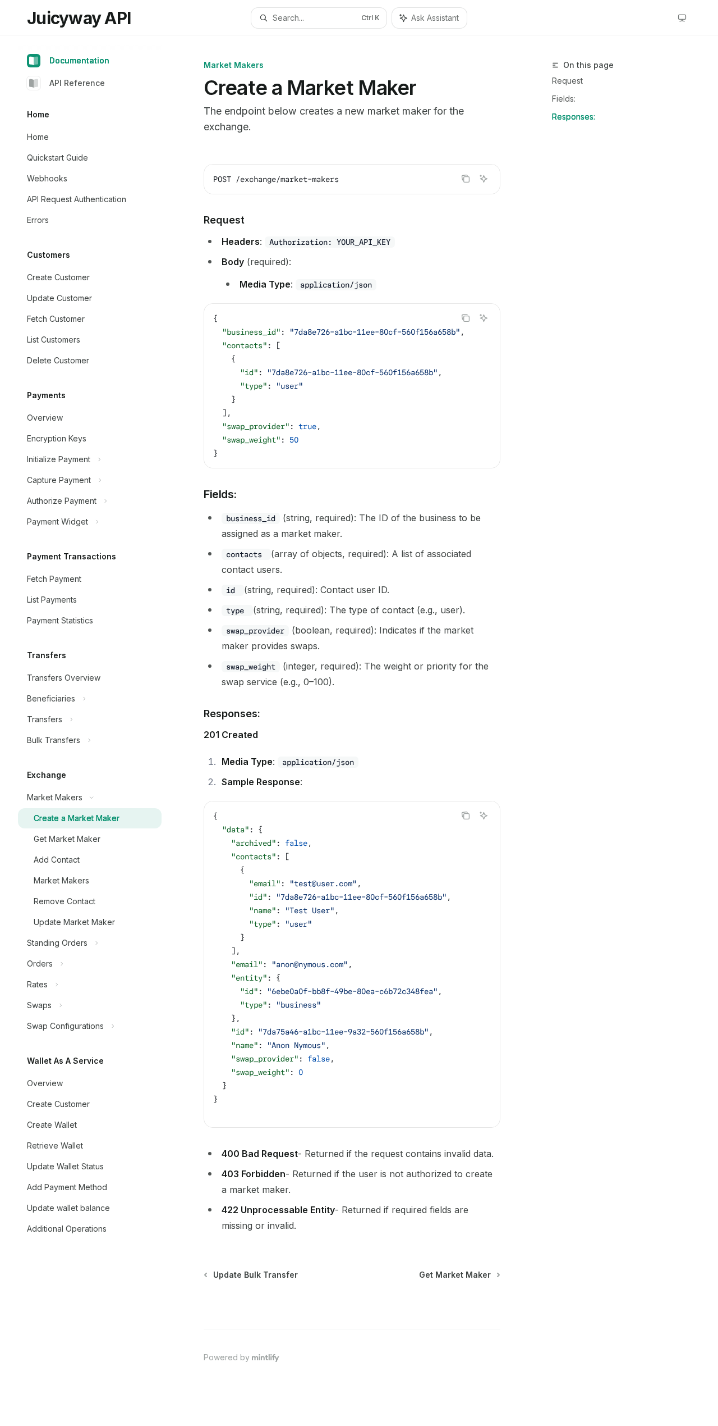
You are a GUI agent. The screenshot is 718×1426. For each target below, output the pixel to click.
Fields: (564, 98)
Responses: (573, 116)
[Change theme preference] (682, 18)
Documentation (79, 60)
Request (567, 80)
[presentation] (352, 386)
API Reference (77, 83)
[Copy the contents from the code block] (465, 178)
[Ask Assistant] (483, 178)
